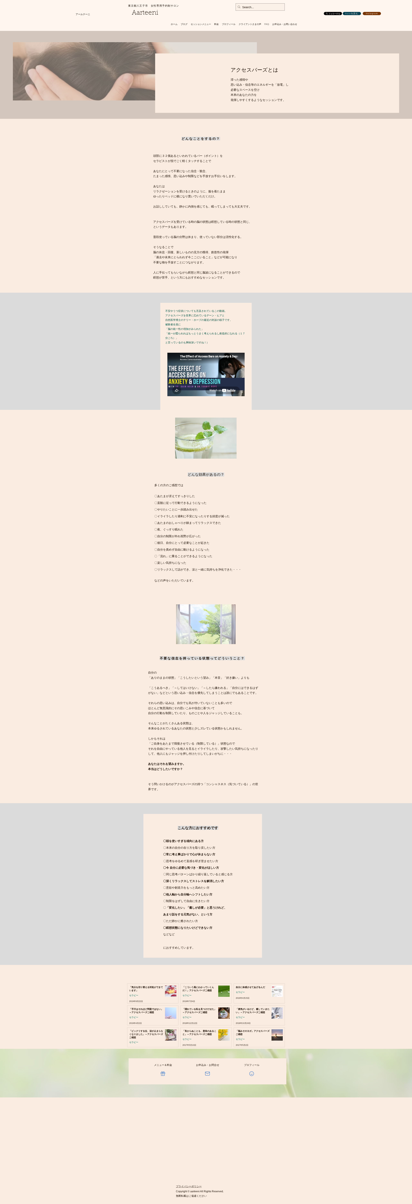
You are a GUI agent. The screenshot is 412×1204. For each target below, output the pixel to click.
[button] (201, 24)
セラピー (133, 995)
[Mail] (207, 1073)
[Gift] (162, 1073)
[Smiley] (251, 1073)
